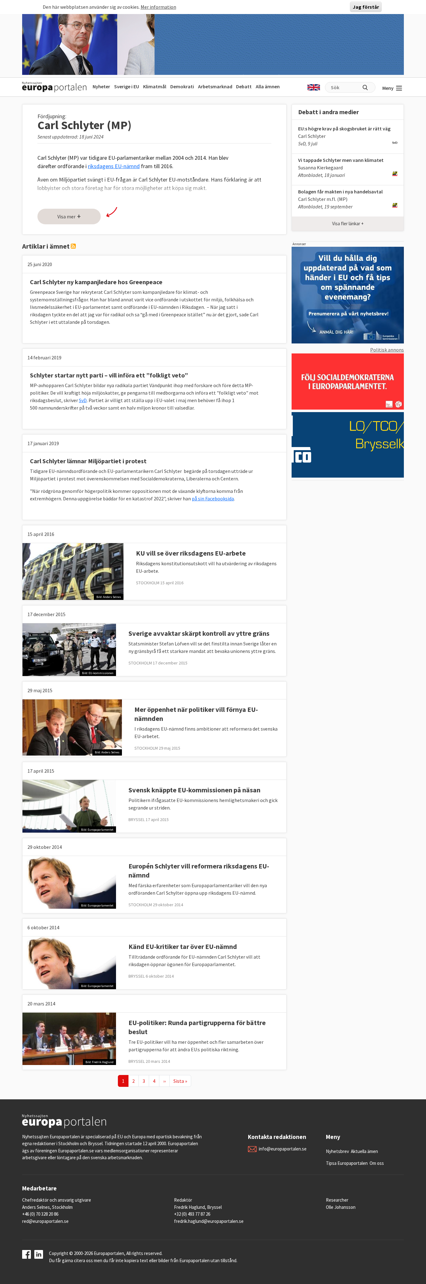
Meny (388, 88)
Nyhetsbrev (337, 1151)
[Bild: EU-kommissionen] (69, 649)
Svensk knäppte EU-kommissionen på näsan (194, 789)
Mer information (158, 7)
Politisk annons (387, 350)
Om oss (377, 1163)
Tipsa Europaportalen (347, 1163)
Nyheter (101, 86)
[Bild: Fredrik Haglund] (69, 1038)
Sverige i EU (126, 86)
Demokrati (182, 86)
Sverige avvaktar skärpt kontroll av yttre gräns (198, 633)
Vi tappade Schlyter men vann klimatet (341, 160)
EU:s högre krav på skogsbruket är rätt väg (344, 128)
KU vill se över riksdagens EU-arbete (191, 553)
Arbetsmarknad (215, 86)
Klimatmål (154, 86)
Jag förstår (366, 7)
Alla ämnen (268, 86)
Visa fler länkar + (348, 223)
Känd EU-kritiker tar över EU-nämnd (182, 946)
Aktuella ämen (364, 1151)
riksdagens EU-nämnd (114, 166)
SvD (83, 400)
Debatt (244, 86)
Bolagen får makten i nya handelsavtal (340, 191)
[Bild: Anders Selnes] (72, 571)
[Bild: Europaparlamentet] (69, 806)
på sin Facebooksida (213, 498)
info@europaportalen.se (283, 1149)
